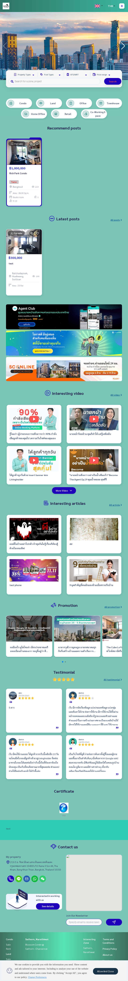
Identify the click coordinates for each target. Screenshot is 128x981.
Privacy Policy (110, 948)
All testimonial (112, 679)
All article (114, 504)
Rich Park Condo (18, 173)
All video (115, 394)
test (11, 263)
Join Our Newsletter (77, 915)
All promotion (112, 606)
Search (112, 81)
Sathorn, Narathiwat (36, 939)
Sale (8, 944)
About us (107, 954)
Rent (8, 948)
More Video (62, 490)
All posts (115, 219)
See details (48, 906)
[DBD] (64, 807)
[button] (123, 46)
